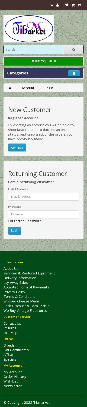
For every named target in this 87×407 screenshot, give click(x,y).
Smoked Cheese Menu (21, 301)
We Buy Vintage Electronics (25, 310)
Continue (17, 148)
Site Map (10, 332)
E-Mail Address (18, 189)
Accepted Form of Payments (26, 287)
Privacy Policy (14, 291)
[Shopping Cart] (73, 4)
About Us (10, 268)
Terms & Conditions (19, 296)
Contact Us (12, 323)
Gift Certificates (16, 349)
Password (14, 207)
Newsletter (12, 385)
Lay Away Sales (15, 282)
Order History (14, 376)
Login (49, 87)
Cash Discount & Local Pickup (26, 305)
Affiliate (9, 354)
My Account (12, 371)
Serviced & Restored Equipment (29, 273)
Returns (9, 328)
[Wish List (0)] (66, 4)
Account (28, 87)
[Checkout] (79, 4)
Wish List (10, 381)
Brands (9, 345)
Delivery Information (19, 277)
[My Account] (59, 4)
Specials (9, 359)
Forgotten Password (25, 220)
